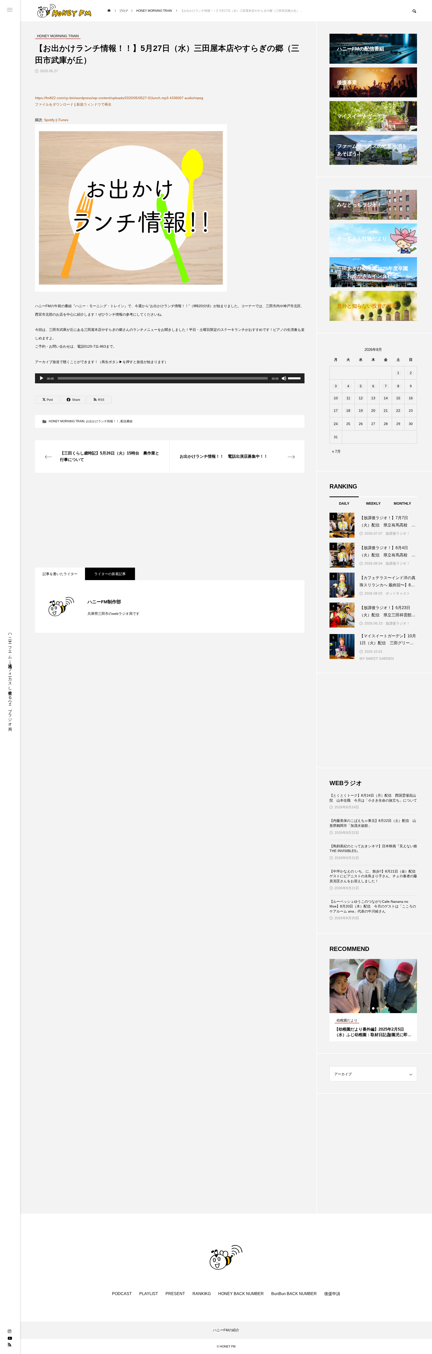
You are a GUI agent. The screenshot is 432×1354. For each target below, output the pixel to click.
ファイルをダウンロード (54, 104)
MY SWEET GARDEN (377, 659)
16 (411, 398)
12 (361, 398)
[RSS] (10, 1345)
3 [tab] (378, 1008)
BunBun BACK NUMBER (294, 1294)
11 (348, 398)
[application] (169, 378)
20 (373, 411)
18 (348, 411)
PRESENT (175, 1294)
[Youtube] (10, 1338)
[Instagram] (10, 1332)
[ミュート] (284, 378)
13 (373, 398)
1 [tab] (369, 1008)
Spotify (49, 120)
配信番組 (126, 421)
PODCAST (122, 1294)
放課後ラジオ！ (398, 533)
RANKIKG (201, 1294)
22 (398, 411)
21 (386, 411)
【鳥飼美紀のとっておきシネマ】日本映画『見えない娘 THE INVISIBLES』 (373, 848)
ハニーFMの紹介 (226, 1330)
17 (336, 411)
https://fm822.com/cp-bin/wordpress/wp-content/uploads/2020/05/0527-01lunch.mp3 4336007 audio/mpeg (119, 98)
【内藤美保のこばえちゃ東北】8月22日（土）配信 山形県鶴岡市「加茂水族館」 (373, 823)
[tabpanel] (373, 1000)
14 (386, 398)
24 (336, 424)
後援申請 (332, 1294)
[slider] (295, 377)
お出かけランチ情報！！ (102, 421)
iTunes (63, 120)
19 (361, 411)
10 (336, 398)
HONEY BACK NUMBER (241, 1294)
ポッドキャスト (398, 593)
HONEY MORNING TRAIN (66, 421)
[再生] (41, 378)
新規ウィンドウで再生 (94, 104)
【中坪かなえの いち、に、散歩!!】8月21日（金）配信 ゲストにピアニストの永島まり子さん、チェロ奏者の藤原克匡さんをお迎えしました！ (373, 876)
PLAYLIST (148, 1294)
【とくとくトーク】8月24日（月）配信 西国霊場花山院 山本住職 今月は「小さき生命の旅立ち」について (373, 797)
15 (398, 398)
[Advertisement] (169, 520)
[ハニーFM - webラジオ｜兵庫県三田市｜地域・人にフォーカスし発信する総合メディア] (64, 10)
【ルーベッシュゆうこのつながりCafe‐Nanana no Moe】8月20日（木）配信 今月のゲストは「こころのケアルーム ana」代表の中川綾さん (373, 906)
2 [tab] (373, 1008)
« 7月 (336, 451)
